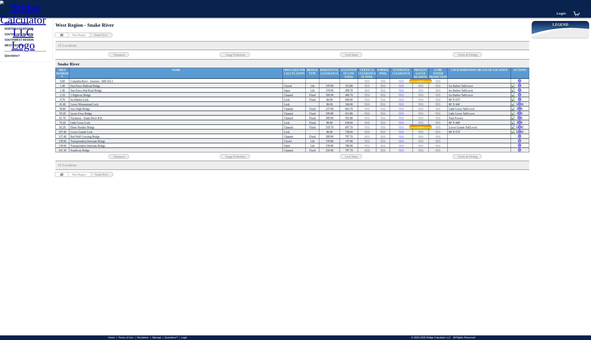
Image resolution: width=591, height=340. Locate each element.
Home (111, 337)
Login (561, 13)
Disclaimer (143, 337)
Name (176, 70)
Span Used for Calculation (294, 71)
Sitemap (156, 337)
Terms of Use (125, 337)
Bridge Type (312, 71)
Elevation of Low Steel (349, 73)
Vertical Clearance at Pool (367, 73)
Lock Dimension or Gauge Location (479, 70)
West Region (79, 35)
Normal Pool (383, 71)
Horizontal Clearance (329, 71)
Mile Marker (62, 71)
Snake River (101, 35)
